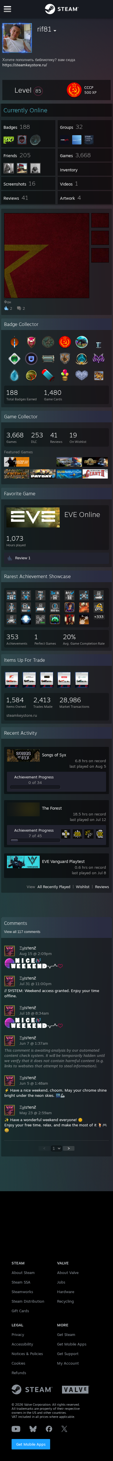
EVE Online (82, 514)
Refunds (19, 1372)
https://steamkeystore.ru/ (24, 65)
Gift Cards (20, 1310)
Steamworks (22, 1291)
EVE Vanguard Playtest (63, 861)
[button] (28, 90)
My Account (68, 1363)
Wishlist (83, 886)
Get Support (68, 1353)
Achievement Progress (34, 777)
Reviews (102, 886)
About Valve (68, 1272)
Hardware (65, 1291)
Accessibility (22, 1344)
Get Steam (66, 1334)
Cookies (18, 1363)
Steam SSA (21, 1282)
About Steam (23, 1272)
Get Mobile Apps (30, 1444)
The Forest (52, 808)
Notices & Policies (27, 1353)
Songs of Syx (54, 754)
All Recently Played (53, 886)
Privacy (18, 1334)
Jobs (61, 1282)
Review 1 (22, 558)
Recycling (65, 1301)
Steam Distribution (28, 1301)
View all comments (22, 932)
